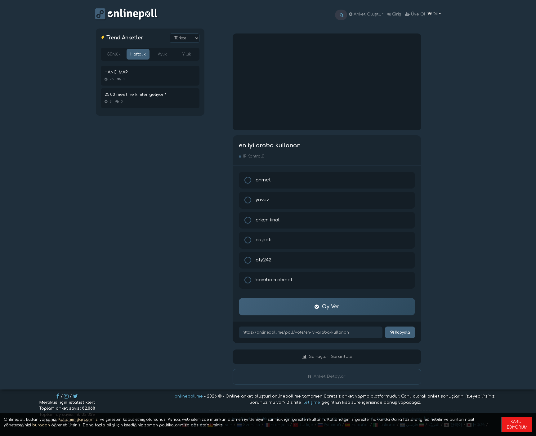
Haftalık (138, 54)
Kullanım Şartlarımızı (78, 419)
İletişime (311, 402)
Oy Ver (330, 306)
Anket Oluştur (367, 14)
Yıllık (186, 54)
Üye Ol (417, 14)
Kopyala (402, 332)
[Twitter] (75, 396)
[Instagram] (66, 396)
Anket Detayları (330, 376)
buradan (41, 425)
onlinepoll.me (189, 396)
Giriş (396, 14)
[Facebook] (58, 396)
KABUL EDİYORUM (517, 424)
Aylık (162, 54)
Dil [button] (434, 14)
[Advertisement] (327, 81)
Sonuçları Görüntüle (330, 356)
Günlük (114, 54)
